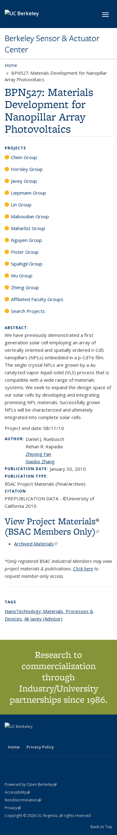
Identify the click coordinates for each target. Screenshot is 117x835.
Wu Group (21, 275)
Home (11, 65)
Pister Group (25, 252)
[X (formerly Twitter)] (10, 737)
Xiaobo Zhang (40, 461)
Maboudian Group (30, 216)
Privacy (13, 807)
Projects (15, 148)
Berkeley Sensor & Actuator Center (52, 44)
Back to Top (101, 826)
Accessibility (17, 792)
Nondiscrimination (23, 800)
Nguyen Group (26, 240)
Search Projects (28, 311)
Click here (83, 568)
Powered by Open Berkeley (31, 784)
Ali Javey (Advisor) (43, 619)
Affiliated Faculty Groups (37, 299)
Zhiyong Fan (38, 454)
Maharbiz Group (28, 228)
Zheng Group (25, 287)
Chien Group (24, 157)
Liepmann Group (28, 193)
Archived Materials (35, 543)
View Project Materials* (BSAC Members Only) (52, 526)
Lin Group (21, 204)
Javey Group (24, 181)
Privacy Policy (40, 747)
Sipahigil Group (26, 264)
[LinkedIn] (22, 737)
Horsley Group (27, 169)
